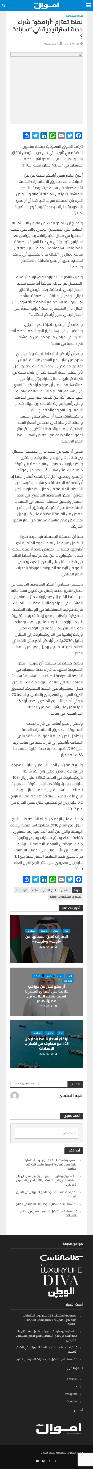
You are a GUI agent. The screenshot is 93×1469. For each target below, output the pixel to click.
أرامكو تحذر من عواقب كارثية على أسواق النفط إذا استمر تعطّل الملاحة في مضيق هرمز (47, 993)
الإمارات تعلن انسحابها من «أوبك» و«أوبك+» (46, 939)
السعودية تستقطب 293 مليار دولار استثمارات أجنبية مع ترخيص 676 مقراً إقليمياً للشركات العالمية (50, 1164)
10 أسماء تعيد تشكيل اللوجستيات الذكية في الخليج (46, 1204)
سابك (35, 890)
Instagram (71, 1394)
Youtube (72, 1401)
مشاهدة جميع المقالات (24, 1083)
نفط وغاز (71, 16)
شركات (44, 931)
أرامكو (65, 890)
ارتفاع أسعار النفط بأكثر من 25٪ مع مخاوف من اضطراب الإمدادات (46, 1043)
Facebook (71, 1379)
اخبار (67, 931)
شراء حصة (21, 890)
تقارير (80, 16)
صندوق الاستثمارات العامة (65, 896)
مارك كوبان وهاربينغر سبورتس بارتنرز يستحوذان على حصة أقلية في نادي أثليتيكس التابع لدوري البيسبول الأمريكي (46, 1180)
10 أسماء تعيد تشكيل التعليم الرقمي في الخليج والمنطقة (48, 1213)
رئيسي (56, 931)
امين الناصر (49, 890)
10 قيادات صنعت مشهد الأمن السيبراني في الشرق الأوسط (46, 1194)
